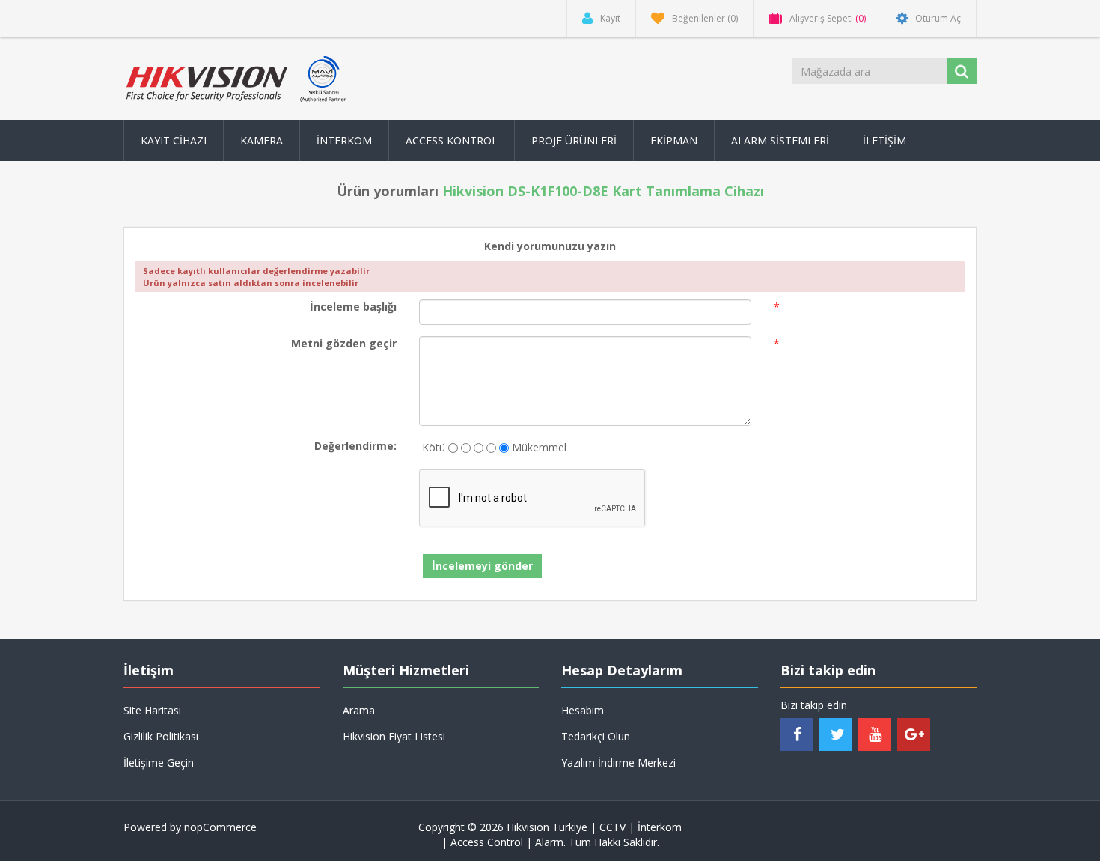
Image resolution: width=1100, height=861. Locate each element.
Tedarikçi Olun (595, 736)
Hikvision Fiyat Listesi (394, 736)
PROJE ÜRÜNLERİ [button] (574, 140)
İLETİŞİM (884, 140)
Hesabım (582, 710)
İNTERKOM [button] (344, 140)
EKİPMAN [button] (673, 140)
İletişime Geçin (158, 762)
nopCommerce (220, 827)
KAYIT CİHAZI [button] (174, 140)
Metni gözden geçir (344, 343)
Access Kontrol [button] (452, 140)
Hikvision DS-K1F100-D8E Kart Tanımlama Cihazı (603, 191)
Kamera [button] (261, 140)
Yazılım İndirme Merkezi (618, 762)
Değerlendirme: (355, 446)
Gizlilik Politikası (160, 736)
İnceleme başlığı (353, 306)
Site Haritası (152, 710)
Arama (359, 710)
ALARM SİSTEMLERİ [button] (780, 140)
